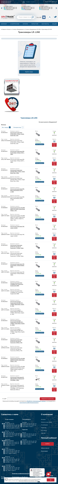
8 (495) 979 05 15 (6, 2)
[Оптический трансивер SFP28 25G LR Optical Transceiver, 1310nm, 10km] (37, 249)
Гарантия (34, 24)
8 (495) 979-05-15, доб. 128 (46, 8)
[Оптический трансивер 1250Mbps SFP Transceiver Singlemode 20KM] (37, 286)
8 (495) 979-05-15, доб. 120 (12, 426)
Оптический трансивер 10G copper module (17, 227)
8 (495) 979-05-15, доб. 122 (12, 460)
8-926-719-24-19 (9, 457)
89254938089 (28, 9)
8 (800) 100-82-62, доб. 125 (12, 433)
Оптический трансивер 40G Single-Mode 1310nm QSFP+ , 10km (17, 153)
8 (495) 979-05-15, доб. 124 (11, 8)
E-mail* (4, 398)
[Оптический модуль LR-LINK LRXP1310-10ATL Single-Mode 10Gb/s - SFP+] (37, 211)
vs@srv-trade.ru (9, 436)
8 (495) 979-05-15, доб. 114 (29, 425)
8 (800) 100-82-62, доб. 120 (12, 425)
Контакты (45, 24)
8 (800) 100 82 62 (6, 1)
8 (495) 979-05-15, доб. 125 (12, 435)
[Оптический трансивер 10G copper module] (37, 230)
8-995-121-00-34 (9, 432)
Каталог (4, 24)
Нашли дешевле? (40, 144)
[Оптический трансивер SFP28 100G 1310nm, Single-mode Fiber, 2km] (37, 136)
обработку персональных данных (36, 401)
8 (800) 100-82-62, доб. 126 (29, 441)
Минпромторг (17, 127)
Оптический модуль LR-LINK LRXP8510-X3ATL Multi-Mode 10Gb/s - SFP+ (17, 360)
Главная (4, 29)
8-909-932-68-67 (9, 9)
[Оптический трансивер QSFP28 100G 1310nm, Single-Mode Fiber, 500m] (37, 174)
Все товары (5, 127)
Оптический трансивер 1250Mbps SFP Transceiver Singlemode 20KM (16, 284)
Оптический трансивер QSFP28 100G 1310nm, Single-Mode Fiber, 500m (17, 171)
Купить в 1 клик (54, 145)
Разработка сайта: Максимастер (50, 477)
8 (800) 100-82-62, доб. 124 (11, 7)
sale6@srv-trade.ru (10, 462)
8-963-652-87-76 (9, 423)
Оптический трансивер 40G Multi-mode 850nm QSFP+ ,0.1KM (17, 190)
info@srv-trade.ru (9, 6)
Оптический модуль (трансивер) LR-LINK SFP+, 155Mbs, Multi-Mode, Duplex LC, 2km (17, 304)
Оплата (25, 24)
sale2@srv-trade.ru (10, 445)
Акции (54, 24)
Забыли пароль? (45, 448)
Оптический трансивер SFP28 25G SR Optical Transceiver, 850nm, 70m (16, 341)
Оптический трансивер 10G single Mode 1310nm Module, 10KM (17, 265)
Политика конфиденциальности (21, 473)
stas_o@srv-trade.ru (10, 470)
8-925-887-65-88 (45, 9)
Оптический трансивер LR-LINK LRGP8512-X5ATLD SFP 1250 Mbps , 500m (17, 379)
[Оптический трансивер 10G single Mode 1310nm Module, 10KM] (37, 268)
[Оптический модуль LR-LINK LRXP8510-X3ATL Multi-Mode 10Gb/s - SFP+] (37, 362)
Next (56, 8)
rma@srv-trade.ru (26, 436)
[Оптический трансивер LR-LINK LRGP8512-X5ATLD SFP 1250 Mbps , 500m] (37, 381)
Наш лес (43, 433)
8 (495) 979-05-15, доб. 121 (29, 7)
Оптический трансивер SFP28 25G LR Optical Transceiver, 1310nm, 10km (16, 246)
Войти (47, 443)
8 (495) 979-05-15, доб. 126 (29, 442)
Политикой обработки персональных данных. (28, 480)
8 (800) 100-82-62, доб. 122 (12, 459)
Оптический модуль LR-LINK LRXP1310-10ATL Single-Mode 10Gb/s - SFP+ (17, 209)
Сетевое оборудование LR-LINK (32, 29)
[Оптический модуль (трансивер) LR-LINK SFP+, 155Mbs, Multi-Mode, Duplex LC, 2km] (37, 305)
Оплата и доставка (46, 422)
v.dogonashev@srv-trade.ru (12, 428)
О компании (14, 24)
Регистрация (44, 451)
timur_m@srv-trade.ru (11, 453)
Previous (1, 8)
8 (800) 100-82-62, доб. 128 (46, 7)
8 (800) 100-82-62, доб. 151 (29, 434)
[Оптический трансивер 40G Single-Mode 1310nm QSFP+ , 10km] (37, 155)
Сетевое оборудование (18, 29)
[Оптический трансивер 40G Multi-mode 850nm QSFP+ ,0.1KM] (37, 193)
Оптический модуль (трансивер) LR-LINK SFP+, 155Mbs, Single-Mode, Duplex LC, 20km (17, 323)
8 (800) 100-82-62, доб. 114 (29, 423)
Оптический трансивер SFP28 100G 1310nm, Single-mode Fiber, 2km (17, 134)
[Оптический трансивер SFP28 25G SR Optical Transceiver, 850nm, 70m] (37, 343)
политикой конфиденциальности (29, 402)
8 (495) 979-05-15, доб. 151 (29, 435)
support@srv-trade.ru (27, 426)
